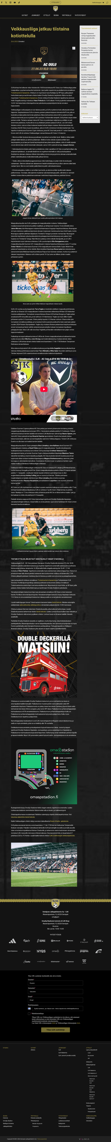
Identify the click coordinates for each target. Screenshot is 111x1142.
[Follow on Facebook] (1, 2)
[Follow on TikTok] (19, 2)
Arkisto (33, 1050)
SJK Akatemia (63, 1052)
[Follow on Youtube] (14, 2)
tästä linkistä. (57, 602)
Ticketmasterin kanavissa (28, 98)
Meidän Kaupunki (37, 1123)
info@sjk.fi (55, 917)
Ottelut (46, 15)
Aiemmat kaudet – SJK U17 (92, 1097)
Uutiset (25, 15)
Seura (56, 15)
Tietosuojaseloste (64, 1126)
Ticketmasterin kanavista (20, 93)
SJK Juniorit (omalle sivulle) (67, 1055)
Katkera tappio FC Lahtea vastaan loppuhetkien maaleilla (89, 92)
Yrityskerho (35, 1126)
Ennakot (21, 41)
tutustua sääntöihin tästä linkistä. (23, 817)
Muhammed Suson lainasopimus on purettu (88, 65)
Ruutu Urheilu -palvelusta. (59, 821)
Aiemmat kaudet (92, 1076)
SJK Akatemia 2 (92, 1073)
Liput (89, 1052)
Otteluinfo (89, 1062)
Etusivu (5, 1048)
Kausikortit (91, 1055)
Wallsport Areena (8, 1123)
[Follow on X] (6, 2)
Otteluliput (55, 2)
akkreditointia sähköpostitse (30, 605)
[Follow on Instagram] (10, 2)
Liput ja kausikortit (91, 1050)
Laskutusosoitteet (64, 1121)
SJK (60, 1050)
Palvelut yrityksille (36, 1118)
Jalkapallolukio (7, 1126)
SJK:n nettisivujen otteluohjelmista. (62, 836)
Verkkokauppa (96, 2)
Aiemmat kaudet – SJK (92, 1081)
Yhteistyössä (35, 1121)
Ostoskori (89, 1121)
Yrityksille (66, 15)
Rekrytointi (62, 1123)
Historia (5, 1118)
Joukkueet (35, 15)
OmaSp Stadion (7, 1121)
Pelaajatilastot (91, 1111)
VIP (89, 1058)
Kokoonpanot (90, 1103)
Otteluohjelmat (90, 1065)
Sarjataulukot (91, 1109)
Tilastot (88, 1106)
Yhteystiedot (80, 15)
